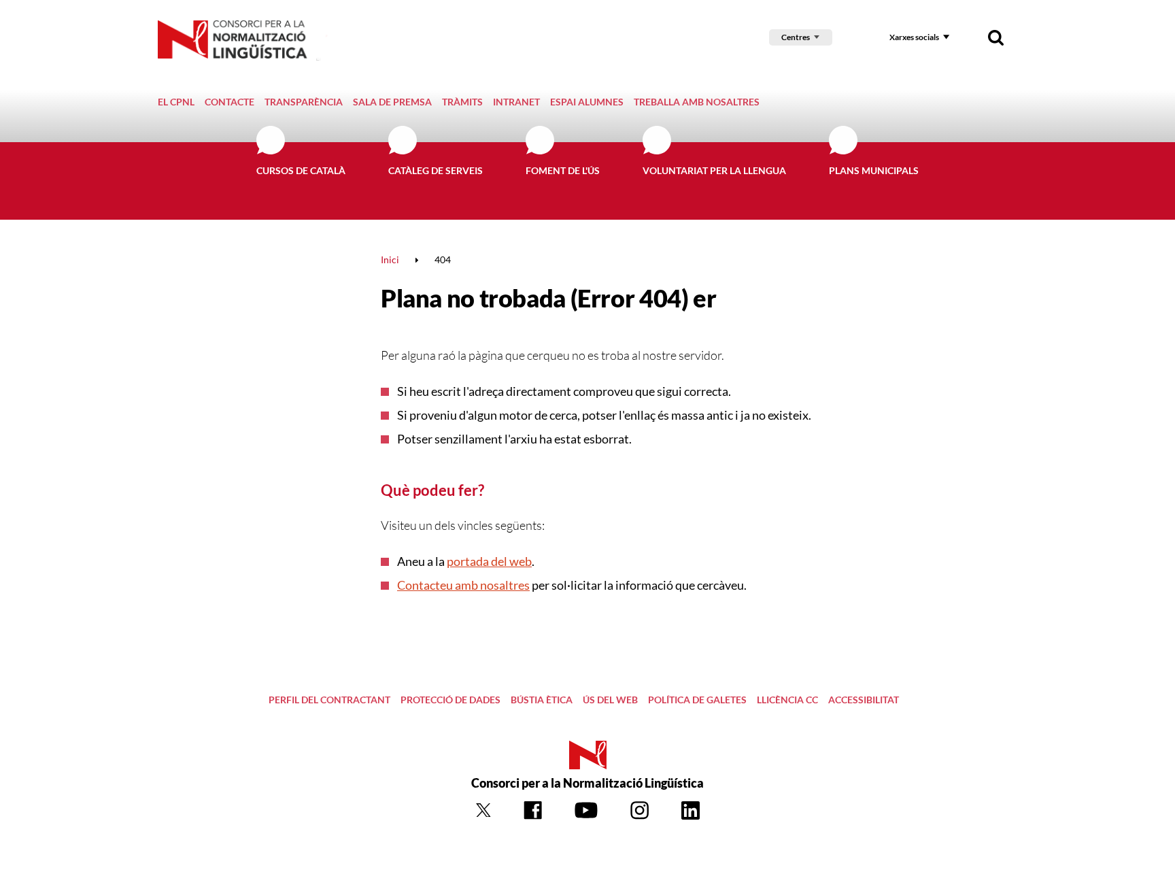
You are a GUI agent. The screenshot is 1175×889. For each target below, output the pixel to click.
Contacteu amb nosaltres (463, 584)
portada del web (489, 561)
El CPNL (176, 101)
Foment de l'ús (563, 170)
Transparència (304, 101)
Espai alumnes (587, 101)
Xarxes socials (914, 37)
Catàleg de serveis (435, 170)
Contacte (229, 101)
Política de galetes (697, 699)
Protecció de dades (450, 699)
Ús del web (610, 699)
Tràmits (462, 101)
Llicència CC (787, 699)
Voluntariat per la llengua (714, 170)
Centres (795, 37)
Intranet (516, 101)
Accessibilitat (863, 699)
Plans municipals (874, 170)
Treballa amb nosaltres (697, 101)
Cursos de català (300, 170)
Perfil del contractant (329, 699)
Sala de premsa (392, 101)
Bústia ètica (542, 699)
